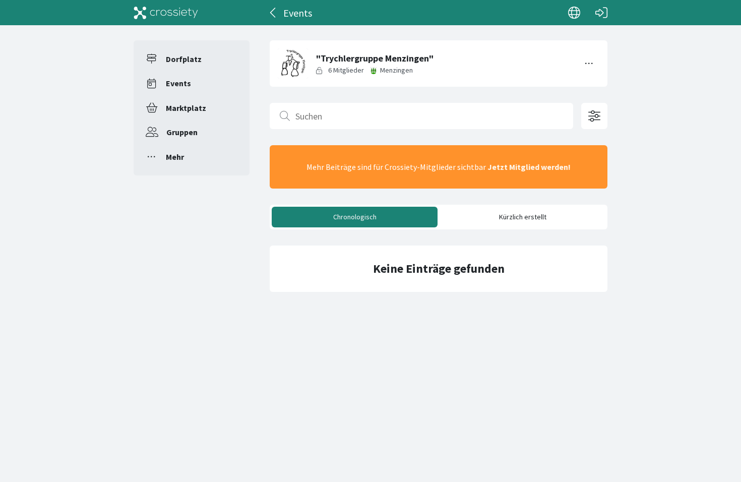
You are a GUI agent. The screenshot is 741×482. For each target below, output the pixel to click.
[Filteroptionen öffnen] (594, 116)
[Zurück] (273, 12)
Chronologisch (355, 216)
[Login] (601, 12)
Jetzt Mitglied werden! (529, 167)
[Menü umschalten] (589, 63)
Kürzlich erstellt (522, 216)
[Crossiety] (166, 12)
